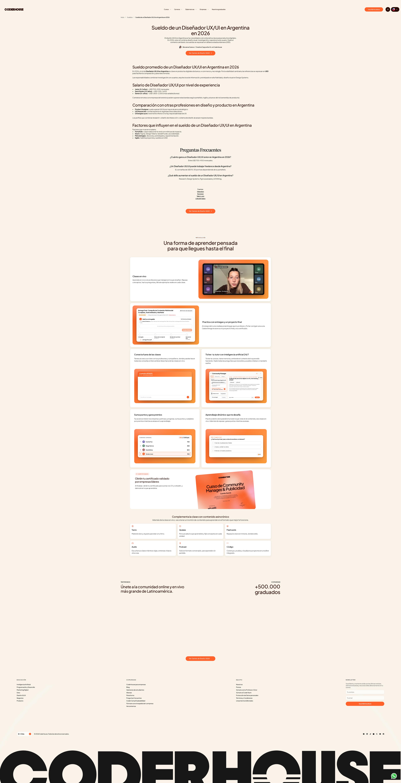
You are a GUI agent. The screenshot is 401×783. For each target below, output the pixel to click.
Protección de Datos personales (247, 695)
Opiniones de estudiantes (135, 690)
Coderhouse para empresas (136, 684)
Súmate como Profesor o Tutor (246, 690)
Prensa (238, 687)
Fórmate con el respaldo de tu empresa (139, 703)
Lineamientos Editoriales (244, 701)
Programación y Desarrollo (26, 687)
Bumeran (200, 194)
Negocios (20, 698)
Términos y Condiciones (244, 698)
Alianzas (129, 693)
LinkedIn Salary (200, 198)
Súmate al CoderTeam (243, 693)
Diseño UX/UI (21, 695)
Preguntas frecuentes (134, 698)
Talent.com (200, 196)
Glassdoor (200, 191)
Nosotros (239, 684)
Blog (128, 687)
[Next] (203, 649)
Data (18, 693)
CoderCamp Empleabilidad (135, 701)
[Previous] (197, 649)
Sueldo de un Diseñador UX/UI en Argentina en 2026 (152, 17)
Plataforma (130, 695)
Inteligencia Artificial (24, 684)
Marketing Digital (22, 690)
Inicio (122, 17)
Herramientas (131, 706)
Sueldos (130, 17)
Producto (20, 701)
